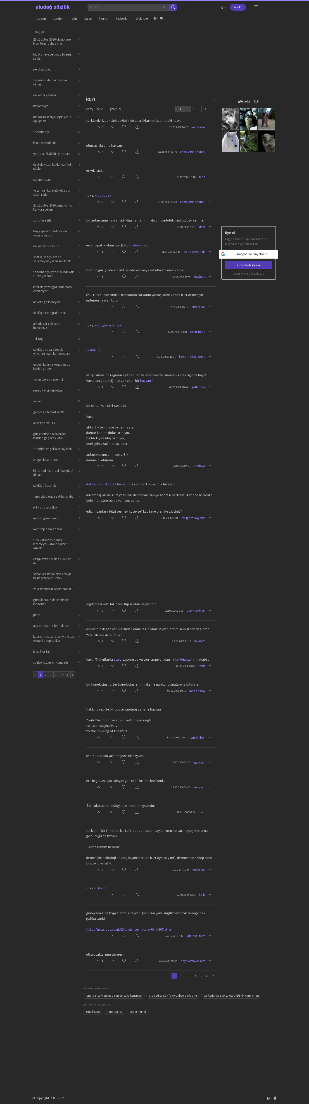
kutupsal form (196, 936)
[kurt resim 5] (248, 141)
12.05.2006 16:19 (178, 307)
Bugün (41, 18)
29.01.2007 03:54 (186, 812)
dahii (202, 227)
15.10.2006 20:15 (173, 610)
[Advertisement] (179, 57)
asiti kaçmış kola (194, 252)
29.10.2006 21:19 (181, 641)
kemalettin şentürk (192, 152)
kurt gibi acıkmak (108, 325)
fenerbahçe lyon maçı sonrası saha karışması (114, 996)
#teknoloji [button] (142, 18)
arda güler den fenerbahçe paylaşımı (173, 996)
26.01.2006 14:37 (178, 127)
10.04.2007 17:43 (173, 935)
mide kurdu (137, 245)
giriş (224, 7)
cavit (202, 812)
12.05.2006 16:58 (177, 331)
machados (198, 127)
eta (116, 659)
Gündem (58, 18)
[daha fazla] (256, 7)
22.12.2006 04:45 (180, 787)
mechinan (199, 870)
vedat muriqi (138, 1012)
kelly (202, 895)
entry (92, 109)
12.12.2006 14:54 (176, 737)
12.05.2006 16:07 (181, 276)
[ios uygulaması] (161, 18)
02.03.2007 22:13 (186, 894)
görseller (245, 101)
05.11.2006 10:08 (185, 666)
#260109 (94, 350)
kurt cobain (103, 195)
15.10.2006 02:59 (180, 465)
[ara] (173, 7)
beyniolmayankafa (193, 961)
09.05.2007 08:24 (168, 960)
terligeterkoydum (193, 518)
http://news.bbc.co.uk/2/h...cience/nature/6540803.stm (128, 929)
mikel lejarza (181, 659)
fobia (201, 666)
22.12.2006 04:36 (180, 762)
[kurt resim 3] (266, 118)
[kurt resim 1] (230, 118)
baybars (199, 277)
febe (202, 177)
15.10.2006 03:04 (168, 518)
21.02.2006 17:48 (186, 177)
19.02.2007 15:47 (179, 869)
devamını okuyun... (101, 460)
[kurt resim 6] (266, 141)
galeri (116, 109)
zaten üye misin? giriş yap (248, 273)
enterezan (198, 307)
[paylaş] (137, 127)
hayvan (145, 380)
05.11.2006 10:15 (176, 690)
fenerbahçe (115, 1012)
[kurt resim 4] (230, 141)
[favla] (124, 127)
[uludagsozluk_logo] (53, 7)
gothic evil (198, 387)
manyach (199, 762)
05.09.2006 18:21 (166, 356)
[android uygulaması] (156, 18)
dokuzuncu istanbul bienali (107, 484)
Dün (74, 18)
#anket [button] (104, 18)
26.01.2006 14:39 (167, 152)
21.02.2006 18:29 (167, 202)
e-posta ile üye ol (249, 265)
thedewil (199, 466)
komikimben (197, 737)
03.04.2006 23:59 (171, 251)
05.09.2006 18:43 (178, 387)
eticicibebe (197, 332)
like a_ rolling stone (192, 357)
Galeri (88, 18)
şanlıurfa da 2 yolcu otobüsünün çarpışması (231, 996)
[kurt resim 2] (248, 118)
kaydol (238, 7)
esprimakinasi (196, 610)
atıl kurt (101, 888)
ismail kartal (93, 1012)
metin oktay (197, 691)
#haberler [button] (122, 18)
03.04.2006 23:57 (186, 227)
